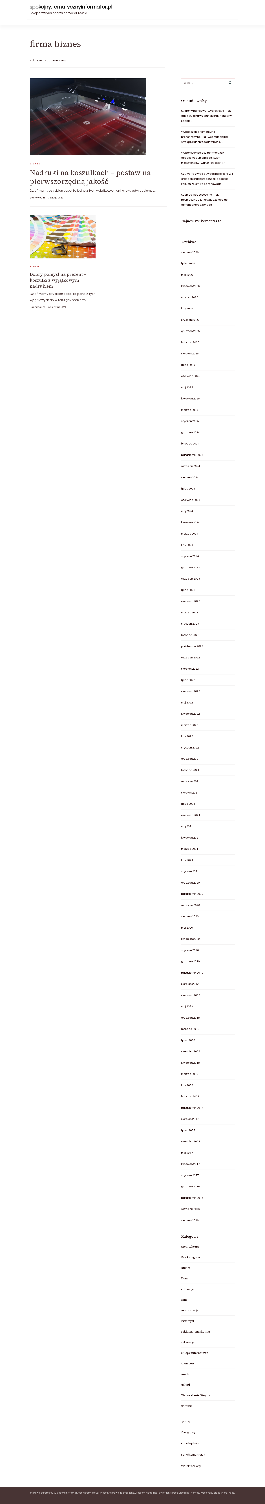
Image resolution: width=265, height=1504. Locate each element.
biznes (35, 163)
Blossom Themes (188, 1493)
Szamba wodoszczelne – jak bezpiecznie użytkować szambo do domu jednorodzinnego (204, 199)
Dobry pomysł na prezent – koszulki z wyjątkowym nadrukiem (58, 280)
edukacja (187, 1289)
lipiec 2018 (188, 1040)
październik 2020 (192, 893)
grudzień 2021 (190, 758)
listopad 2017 (190, 1096)
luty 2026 (187, 308)
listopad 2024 (190, 443)
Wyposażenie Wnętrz (195, 1395)
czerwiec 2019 (190, 995)
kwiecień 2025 (190, 398)
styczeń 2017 (190, 1175)
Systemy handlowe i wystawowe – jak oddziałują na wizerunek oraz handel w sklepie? (206, 115)
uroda (185, 1374)
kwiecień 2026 (190, 286)
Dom (184, 1278)
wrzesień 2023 (190, 578)
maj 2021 (187, 826)
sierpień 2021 (190, 792)
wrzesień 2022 (190, 657)
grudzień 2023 (190, 567)
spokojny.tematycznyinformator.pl (71, 7)
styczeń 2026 (190, 319)
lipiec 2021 (188, 803)
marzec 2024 (189, 533)
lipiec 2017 (188, 1130)
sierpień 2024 (190, 477)
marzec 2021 (189, 848)
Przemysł (187, 1321)
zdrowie (187, 1406)
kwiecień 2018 (190, 1062)
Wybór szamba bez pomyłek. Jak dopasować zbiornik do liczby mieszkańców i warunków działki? (203, 157)
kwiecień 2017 (190, 1164)
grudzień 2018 (190, 1017)
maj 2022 (187, 702)
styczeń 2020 (190, 950)
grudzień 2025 (190, 331)
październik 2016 (192, 1197)
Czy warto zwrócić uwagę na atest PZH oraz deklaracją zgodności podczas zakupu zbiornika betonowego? (207, 178)
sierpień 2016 (190, 1220)
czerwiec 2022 (190, 691)
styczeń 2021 (190, 871)
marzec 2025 (189, 409)
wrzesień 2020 (190, 905)
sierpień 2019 (190, 983)
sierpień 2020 (190, 916)
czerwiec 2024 (190, 500)
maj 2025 (187, 387)
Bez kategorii (190, 1257)
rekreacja (187, 1342)
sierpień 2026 (190, 252)
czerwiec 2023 (190, 601)
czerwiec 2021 (190, 815)
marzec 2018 (189, 1073)
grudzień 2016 (190, 1186)
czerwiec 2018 (190, 1051)
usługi (185, 1385)
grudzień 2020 (190, 882)
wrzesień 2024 (190, 466)
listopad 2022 (190, 635)
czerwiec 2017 (190, 1141)
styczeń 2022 (190, 747)
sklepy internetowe (194, 1353)
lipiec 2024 (188, 488)
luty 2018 (187, 1085)
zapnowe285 (37, 197)
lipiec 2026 (188, 263)
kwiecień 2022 (190, 713)
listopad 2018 (190, 1028)
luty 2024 (187, 545)
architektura (190, 1246)
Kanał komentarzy (193, 1454)
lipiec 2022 (188, 680)
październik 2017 (192, 1107)
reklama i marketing (195, 1331)
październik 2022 (192, 646)
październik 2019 (192, 972)
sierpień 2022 (190, 668)
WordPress (227, 1493)
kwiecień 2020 (190, 938)
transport (187, 1363)
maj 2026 (187, 274)
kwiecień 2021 (190, 837)
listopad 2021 (190, 770)
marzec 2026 (189, 297)
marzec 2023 (189, 612)
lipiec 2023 (188, 590)
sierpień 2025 (190, 353)
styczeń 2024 (190, 556)
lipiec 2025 (188, 364)
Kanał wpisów (190, 1443)
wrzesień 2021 (190, 781)
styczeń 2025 (190, 421)
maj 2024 (187, 511)
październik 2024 (192, 454)
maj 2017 (187, 1152)
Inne (184, 1300)
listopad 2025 (190, 342)
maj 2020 (187, 927)
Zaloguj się (188, 1432)
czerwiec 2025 (190, 376)
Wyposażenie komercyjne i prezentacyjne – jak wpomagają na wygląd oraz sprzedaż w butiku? (204, 136)
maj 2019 (187, 1006)
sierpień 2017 (190, 1119)
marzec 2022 (189, 725)
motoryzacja (189, 1310)
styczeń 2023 (190, 623)
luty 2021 (187, 860)
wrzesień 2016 (190, 1209)
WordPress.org (191, 1466)
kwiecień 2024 (190, 522)
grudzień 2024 (190, 432)
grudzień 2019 (190, 961)
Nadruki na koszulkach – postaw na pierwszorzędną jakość (90, 177)
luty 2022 (187, 736)
